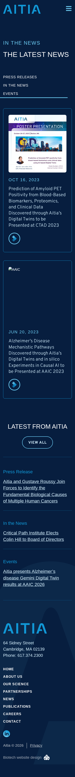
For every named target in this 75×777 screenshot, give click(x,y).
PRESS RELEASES (20, 77)
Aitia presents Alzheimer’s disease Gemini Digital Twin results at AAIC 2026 (31, 578)
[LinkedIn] (6, 733)
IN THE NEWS (15, 85)
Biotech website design (22, 757)
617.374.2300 (30, 655)
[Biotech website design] (47, 757)
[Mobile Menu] (69, 8)
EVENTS (10, 94)
